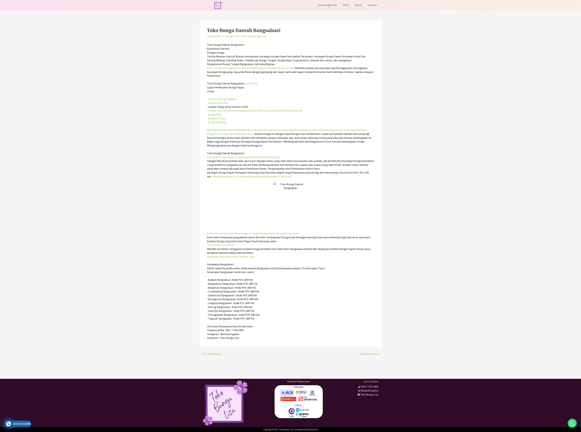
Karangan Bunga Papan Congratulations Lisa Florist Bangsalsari (243, 157)
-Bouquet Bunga (216, 118)
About (358, 5)
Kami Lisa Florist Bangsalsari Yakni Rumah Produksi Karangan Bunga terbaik (250, 68)
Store (346, 5)
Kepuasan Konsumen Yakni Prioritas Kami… (231, 256)
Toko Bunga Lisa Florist (220, 245)
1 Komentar (213, 36)
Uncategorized (230, 36)
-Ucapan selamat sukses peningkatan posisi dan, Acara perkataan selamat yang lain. (255, 110)
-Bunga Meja (214, 114)
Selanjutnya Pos (370, 354)
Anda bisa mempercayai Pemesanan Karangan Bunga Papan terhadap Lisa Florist (253, 233)
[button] (572, 423)
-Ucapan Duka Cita (217, 103)
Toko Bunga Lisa (327, 5)
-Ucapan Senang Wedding (221, 99)
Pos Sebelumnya (211, 354)
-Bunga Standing (216, 122)
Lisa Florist (250, 83)
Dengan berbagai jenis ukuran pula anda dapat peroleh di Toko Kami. (252, 176)
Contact (372, 5)
